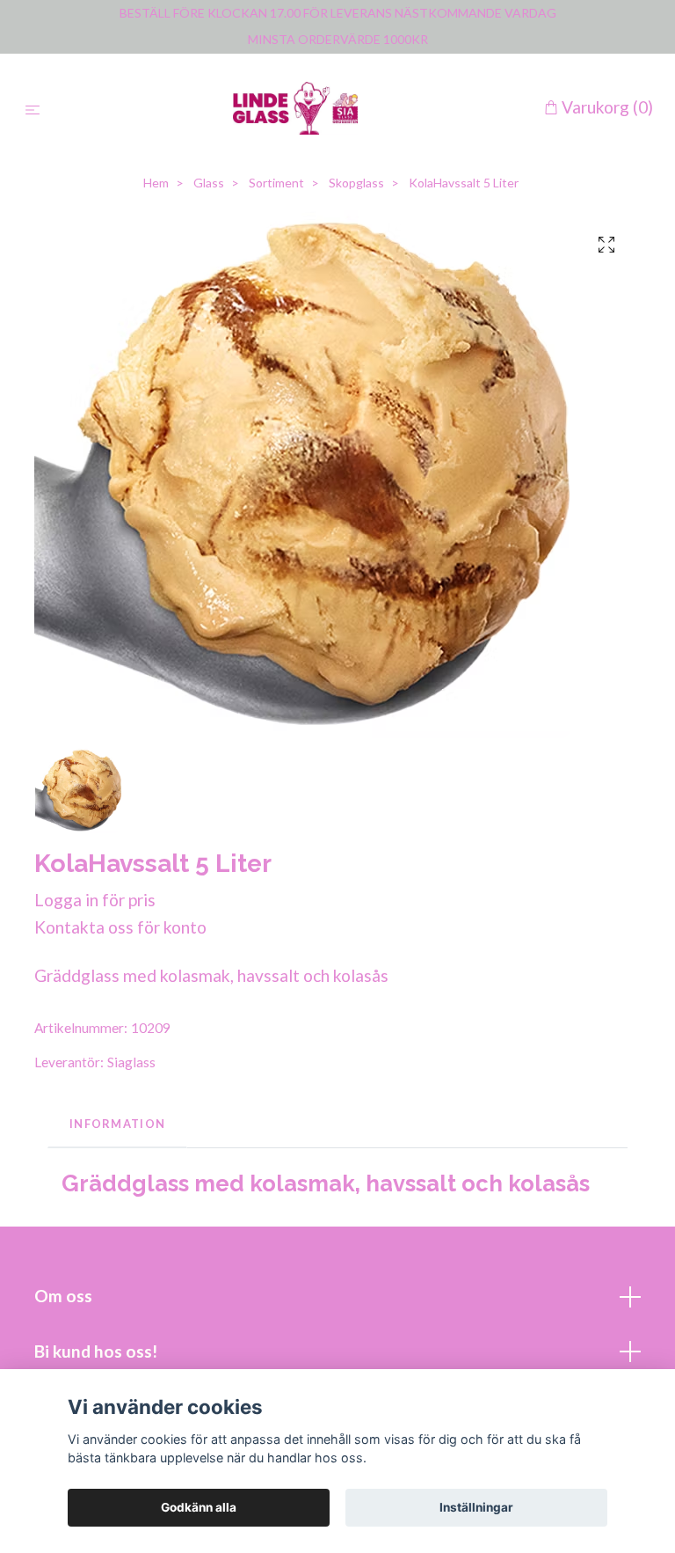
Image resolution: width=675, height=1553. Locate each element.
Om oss (63, 1296)
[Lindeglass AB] (296, 108)
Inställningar (476, 1507)
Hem (156, 182)
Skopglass (356, 182)
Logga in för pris (95, 900)
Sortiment (276, 182)
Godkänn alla (198, 1507)
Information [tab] (117, 1124)
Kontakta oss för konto (120, 927)
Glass (208, 182)
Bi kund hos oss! (95, 1351)
